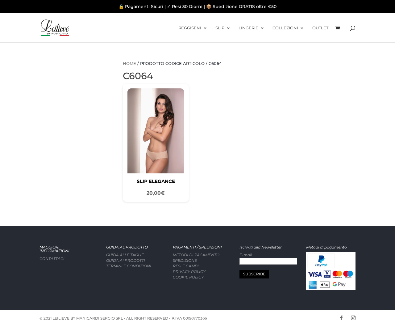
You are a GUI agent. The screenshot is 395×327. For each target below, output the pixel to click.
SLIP (219, 28)
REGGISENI (189, 28)
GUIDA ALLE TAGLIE (125, 255)
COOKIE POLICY (188, 277)
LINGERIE (248, 28)
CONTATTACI (52, 258)
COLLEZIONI (285, 28)
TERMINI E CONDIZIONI (128, 266)
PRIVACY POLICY (189, 271)
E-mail (245, 255)
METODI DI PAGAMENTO (196, 255)
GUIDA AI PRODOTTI (125, 260)
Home (129, 63)
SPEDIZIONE (185, 260)
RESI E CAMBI (186, 266)
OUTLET (320, 28)
